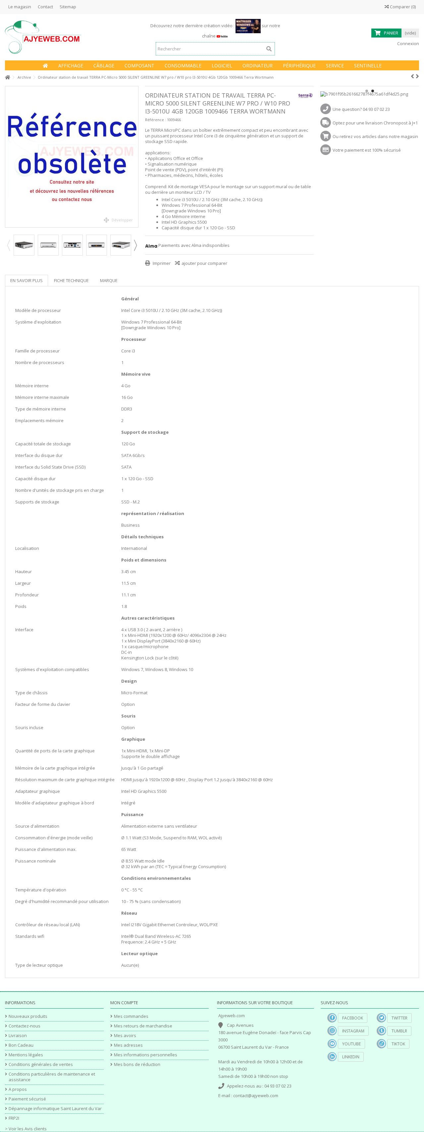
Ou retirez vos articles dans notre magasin (375, 136)
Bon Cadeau (21, 1045)
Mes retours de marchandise (143, 1026)
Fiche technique (71, 280)
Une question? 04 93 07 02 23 (361, 109)
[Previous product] (412, 76)
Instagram (353, 1031)
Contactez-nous (24, 1026)
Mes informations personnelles (145, 1055)
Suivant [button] (135, 157)
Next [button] (135, 245)
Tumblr (399, 1031)
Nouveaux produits (28, 1016)
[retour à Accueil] (7, 77)
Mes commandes (131, 1016)
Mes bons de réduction (137, 1064)
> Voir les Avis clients (26, 1129)
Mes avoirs (125, 1035)
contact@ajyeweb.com (255, 1095)
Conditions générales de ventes (41, 1064)
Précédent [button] (9, 157)
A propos (18, 1089)
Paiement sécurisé (27, 1099)
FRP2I (14, 1118)
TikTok (398, 1044)
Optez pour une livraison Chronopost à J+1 (375, 123)
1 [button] (366, 91)
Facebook (352, 1018)
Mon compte (124, 1003)
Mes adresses (128, 1045)
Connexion (407, 43)
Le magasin (19, 7)
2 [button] (372, 91)
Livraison (18, 1035)
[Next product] (417, 76)
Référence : (155, 119)
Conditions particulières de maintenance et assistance (52, 1077)
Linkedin (350, 1057)
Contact (45, 7)
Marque (109, 280)
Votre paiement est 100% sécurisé (367, 150)
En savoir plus (26, 280)
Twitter (399, 1018)
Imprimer (161, 263)
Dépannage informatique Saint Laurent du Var (55, 1108)
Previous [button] (8, 245)
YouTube (351, 1044)
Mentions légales (26, 1055)
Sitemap (68, 7)
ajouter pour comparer (204, 263)
